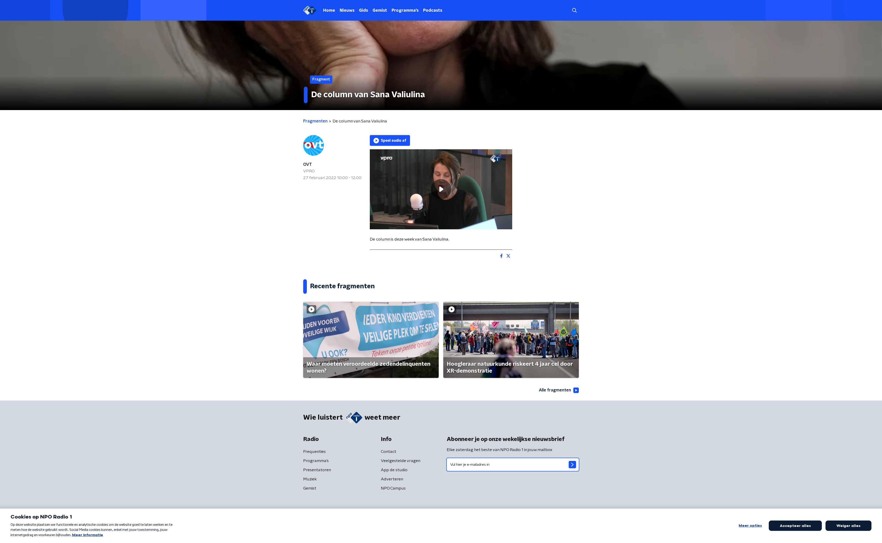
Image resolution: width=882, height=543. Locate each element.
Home (329, 10)
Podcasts (432, 10)
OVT (307, 165)
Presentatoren (317, 470)
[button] (574, 10)
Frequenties (314, 452)
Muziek (310, 479)
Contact (388, 452)
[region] (441, 189)
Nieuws (347, 10)
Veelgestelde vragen (400, 461)
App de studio (394, 470)
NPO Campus (393, 488)
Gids (363, 10)
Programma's (405, 10)
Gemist (380, 10)
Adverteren (392, 479)
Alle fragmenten (555, 390)
